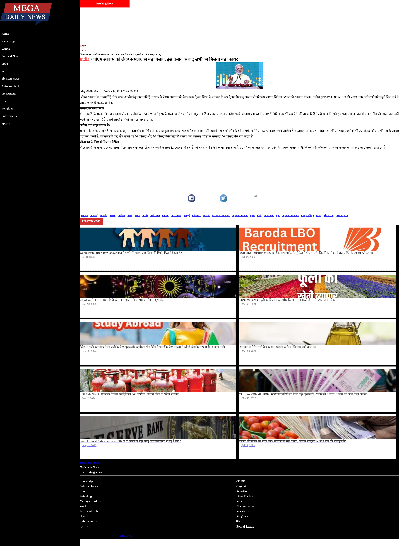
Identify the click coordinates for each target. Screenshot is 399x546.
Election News (10, 78)
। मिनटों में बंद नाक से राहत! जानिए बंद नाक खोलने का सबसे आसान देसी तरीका (348, 11)
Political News (10, 56)
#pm (318, 216)
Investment (9, 93)
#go (278, 216)
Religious (7, 108)
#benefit (269, 216)
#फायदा (165, 216)
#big (259, 216)
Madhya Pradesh (90, 501)
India (5, 63)
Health (6, 101)
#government (240, 216)
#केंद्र (129, 216)
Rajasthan (242, 491)
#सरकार (84, 216)
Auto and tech (11, 86)
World (5, 71)
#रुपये (137, 216)
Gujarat (241, 486)
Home (5, 33)
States (240, 521)
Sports (6, 123)
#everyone (342, 216)
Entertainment (11, 116)
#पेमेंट (145, 216)
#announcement (221, 216)
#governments (290, 216)
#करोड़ (113, 216)
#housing (329, 216)
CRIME (6, 48)
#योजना (121, 216)
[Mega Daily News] (26, 28)
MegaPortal (126, 536)
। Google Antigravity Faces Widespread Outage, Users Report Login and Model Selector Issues (243, 11)
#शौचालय (155, 216)
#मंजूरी (187, 216)
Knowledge (8, 41)
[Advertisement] (173, 37)
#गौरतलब (196, 216)
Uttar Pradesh (245, 496)
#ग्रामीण (103, 216)
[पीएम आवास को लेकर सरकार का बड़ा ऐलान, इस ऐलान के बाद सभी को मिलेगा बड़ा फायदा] (191, 199)
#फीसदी (94, 216)
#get (252, 216)
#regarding (307, 216)
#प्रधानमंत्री (176, 216)
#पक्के (206, 216)
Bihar (83, 491)
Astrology (86, 496)
